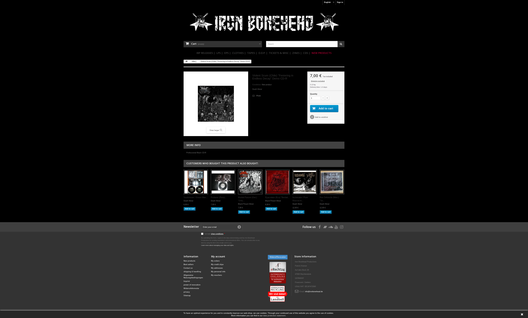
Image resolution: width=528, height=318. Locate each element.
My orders (215, 261)
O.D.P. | (262, 53)
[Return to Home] (186, 61)
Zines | (297, 53)
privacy (187, 292)
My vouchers (216, 275)
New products (189, 261)
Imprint (187, 281)
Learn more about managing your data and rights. (217, 245)
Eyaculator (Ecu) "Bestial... (277, 197)
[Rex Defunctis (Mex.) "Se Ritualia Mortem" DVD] (332, 182)
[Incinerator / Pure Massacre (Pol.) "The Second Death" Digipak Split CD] (304, 182)
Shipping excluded (318, 81)
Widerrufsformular (191, 288)
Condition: (256, 85)
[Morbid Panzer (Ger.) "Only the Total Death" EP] (250, 182)
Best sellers (188, 264)
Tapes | (252, 53)
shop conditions (217, 234)
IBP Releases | (205, 53)
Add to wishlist (321, 117)
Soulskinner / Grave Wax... (196, 197)
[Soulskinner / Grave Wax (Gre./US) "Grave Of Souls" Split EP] (196, 182)
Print (258, 96)
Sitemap (187, 295)
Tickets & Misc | (280, 53)
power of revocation (192, 285)
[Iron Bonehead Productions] (264, 23)
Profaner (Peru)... (218, 197)
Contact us (188, 268)
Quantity (313, 94)
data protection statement (274, 315)
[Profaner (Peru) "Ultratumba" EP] (223, 182)
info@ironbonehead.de (314, 292)
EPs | (227, 53)
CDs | (306, 53)
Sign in (340, 2)
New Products (322, 53)
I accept (214, 234)
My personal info (218, 272)
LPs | (219, 53)
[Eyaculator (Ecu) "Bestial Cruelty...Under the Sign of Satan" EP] (277, 182)
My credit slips (217, 264)
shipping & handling (192, 272)
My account (218, 256)
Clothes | (239, 53)
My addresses (217, 268)
